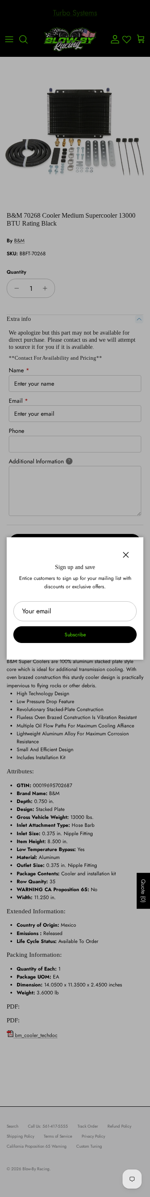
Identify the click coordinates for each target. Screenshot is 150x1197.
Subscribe (75, 634)
